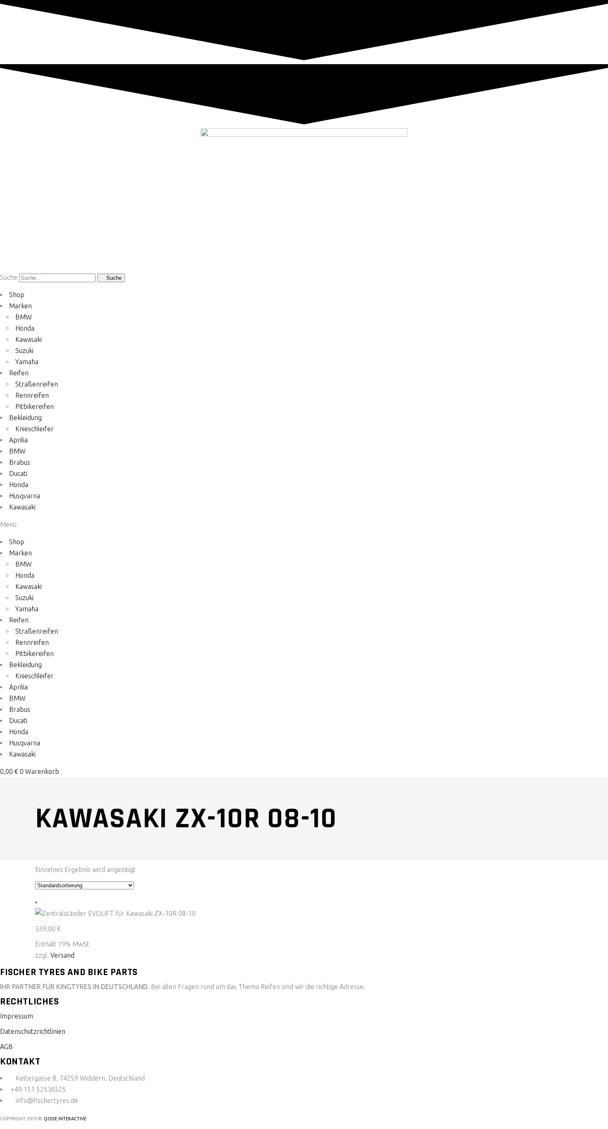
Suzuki (24, 350)
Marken (20, 306)
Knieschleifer (34, 428)
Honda (24, 328)
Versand (62, 955)
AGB (6, 1046)
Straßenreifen (36, 384)
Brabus (19, 462)
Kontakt (20, 1061)
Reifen (19, 373)
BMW (23, 317)
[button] (304, 524)
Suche (8, 277)
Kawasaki (28, 339)
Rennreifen (32, 395)
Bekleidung (25, 417)
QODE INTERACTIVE (65, 1118)
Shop (16, 294)
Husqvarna (24, 496)
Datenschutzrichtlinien (32, 1031)
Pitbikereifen (34, 406)
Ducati (18, 473)
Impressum (16, 1016)
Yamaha (26, 361)
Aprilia (18, 440)
